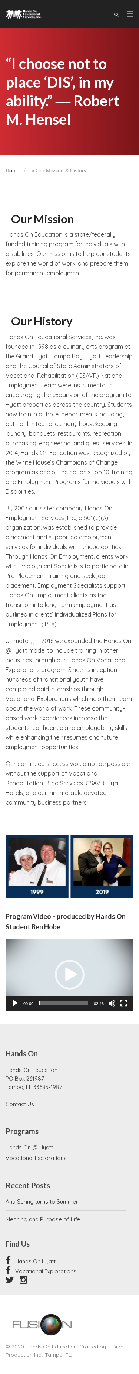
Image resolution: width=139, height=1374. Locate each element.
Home (13, 170)
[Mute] (112, 1003)
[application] (69, 975)
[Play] (15, 1003)
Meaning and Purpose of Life (43, 1219)
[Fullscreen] (124, 1003)
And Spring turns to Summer (42, 1201)
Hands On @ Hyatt (29, 1147)
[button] (70, 975)
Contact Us (20, 1104)
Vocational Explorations (36, 1158)
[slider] (63, 1003)
